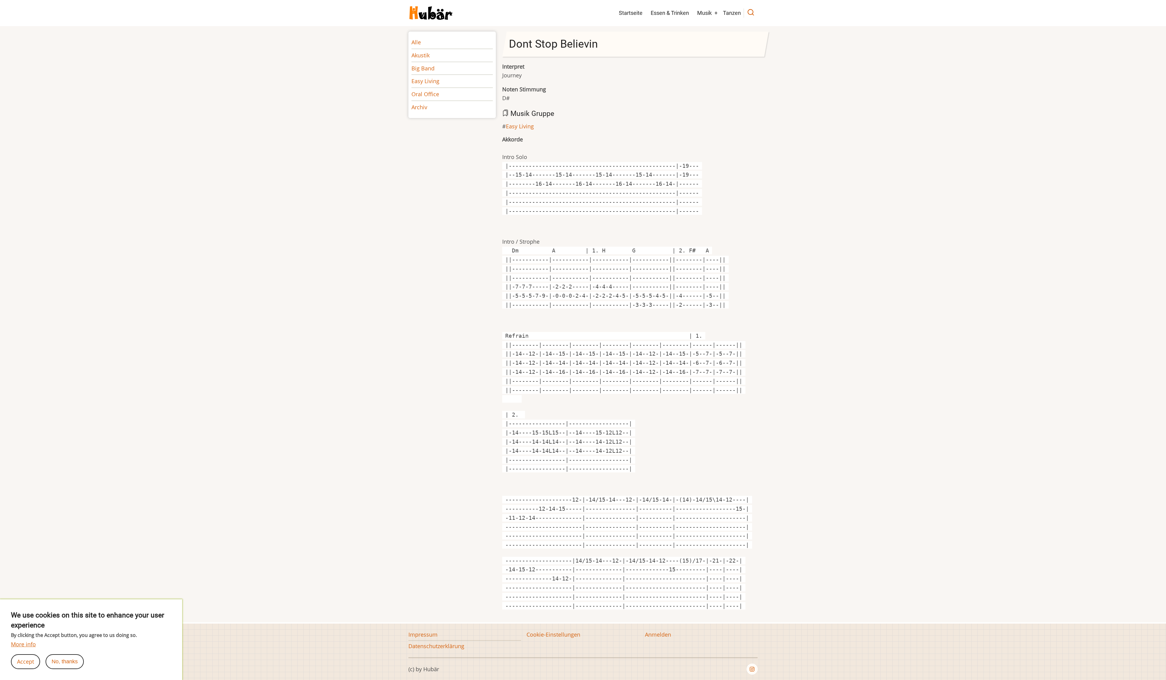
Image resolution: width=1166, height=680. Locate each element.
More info (23, 644)
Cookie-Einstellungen (553, 634)
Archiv (419, 107)
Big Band (423, 68)
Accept (25, 661)
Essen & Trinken (670, 13)
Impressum (423, 634)
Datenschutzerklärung (436, 646)
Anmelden (658, 634)
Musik (704, 13)
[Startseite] (431, 12)
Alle (416, 42)
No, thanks (65, 661)
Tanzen (732, 13)
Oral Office (425, 94)
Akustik (420, 55)
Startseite (631, 13)
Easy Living (520, 126)
